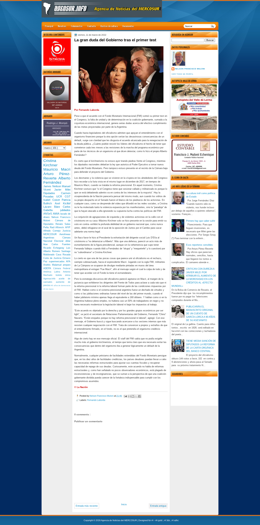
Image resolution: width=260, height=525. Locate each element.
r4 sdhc (175, 520)
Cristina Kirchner (50, 163)
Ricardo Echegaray (54, 248)
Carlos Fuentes (61, 244)
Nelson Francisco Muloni (190, 69)
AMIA (56, 213)
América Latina (53, 272)
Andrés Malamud (53, 264)
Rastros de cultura (109, 26)
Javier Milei (62, 189)
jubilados (65, 210)
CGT (67, 196)
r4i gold (159, 520)
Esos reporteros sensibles (199, 245)
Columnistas (76, 26)
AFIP (67, 227)
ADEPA (48, 268)
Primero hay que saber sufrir (200, 221)
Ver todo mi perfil (182, 74)
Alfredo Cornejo (52, 230)
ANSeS (48, 213)
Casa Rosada (63, 254)
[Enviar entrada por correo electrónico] (125, 396)
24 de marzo (48, 289)
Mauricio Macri (56, 169)
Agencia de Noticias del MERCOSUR (119, 520)
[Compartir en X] (136, 396)
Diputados (52, 193)
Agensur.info (51, 279)
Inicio (124, 504)
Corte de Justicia (52, 258)
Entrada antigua (158, 506)
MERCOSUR (51, 234)
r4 (152, 520)
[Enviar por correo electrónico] (129, 396)
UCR (60, 196)
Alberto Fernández (56, 180)
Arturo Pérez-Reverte (56, 176)
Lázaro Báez (53, 206)
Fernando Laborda (96, 400)
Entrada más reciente (87, 506)
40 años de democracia (60, 285)
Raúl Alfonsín (57, 227)
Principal (49, 26)
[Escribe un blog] (133, 396)
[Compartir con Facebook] (139, 396)
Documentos (128, 26)
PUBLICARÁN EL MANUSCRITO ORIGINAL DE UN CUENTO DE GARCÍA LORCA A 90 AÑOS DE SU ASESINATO (200, 313)
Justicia (66, 230)
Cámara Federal (62, 268)
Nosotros (62, 26)
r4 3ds (167, 520)
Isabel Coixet (52, 199)
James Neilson (52, 186)
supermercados (57, 261)
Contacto (91, 26)
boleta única (63, 275)
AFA (68, 261)
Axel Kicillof (62, 203)
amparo (66, 264)
